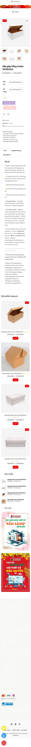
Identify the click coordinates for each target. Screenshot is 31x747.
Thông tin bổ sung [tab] (16, 151)
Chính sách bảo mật (8, 686)
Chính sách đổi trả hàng (9, 684)
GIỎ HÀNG (24, 730)
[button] (15, 12)
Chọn (15, 338)
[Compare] (8, 114)
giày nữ (12, 126)
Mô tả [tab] (5, 151)
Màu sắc (4, 83)
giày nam (7, 126)
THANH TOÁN (15, 730)
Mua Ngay (9, 107)
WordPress (15, 735)
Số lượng (5, 90)
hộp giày (22, 126)
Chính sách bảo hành (8, 679)
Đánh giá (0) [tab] (6, 155)
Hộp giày (10, 123)
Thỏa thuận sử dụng (8, 681)
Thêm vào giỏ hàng (8, 103)
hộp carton (16, 126)
